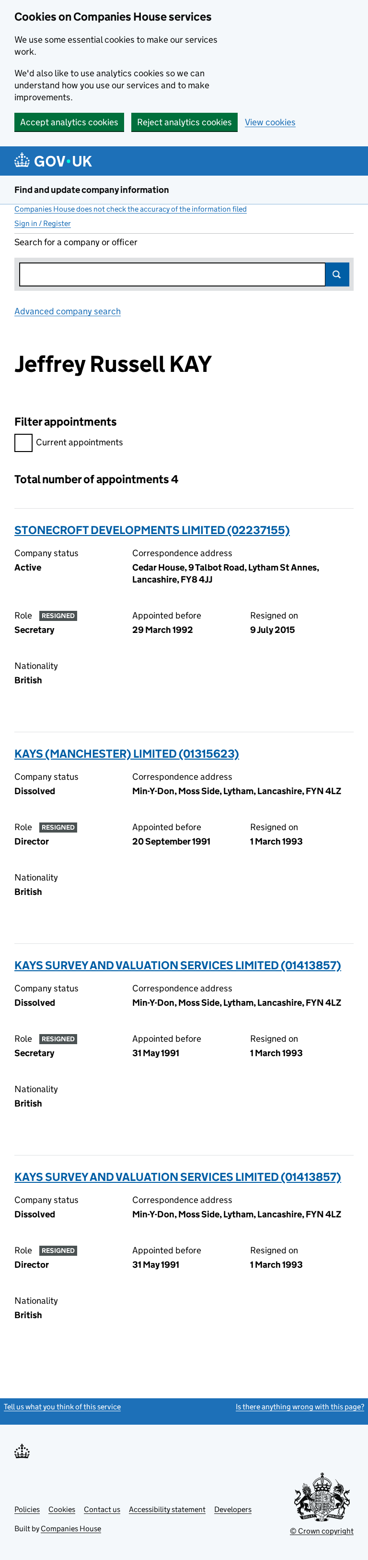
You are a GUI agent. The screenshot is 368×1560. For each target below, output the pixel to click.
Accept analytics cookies (69, 122)
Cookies (61, 1509)
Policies (27, 1509)
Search (337, 274)
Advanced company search (67, 311)
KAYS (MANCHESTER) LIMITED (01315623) (126, 754)
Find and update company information (91, 189)
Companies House (71, 1528)
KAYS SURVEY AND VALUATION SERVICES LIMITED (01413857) (177, 965)
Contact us (102, 1509)
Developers (233, 1509)
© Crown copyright (322, 1531)
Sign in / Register (42, 223)
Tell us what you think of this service (62, 1406)
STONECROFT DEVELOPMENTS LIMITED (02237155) (152, 530)
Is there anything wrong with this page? (300, 1406)
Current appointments (79, 442)
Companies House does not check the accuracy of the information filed (130, 209)
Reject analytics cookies (184, 122)
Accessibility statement (167, 1509)
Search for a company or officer (76, 242)
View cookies (270, 122)
